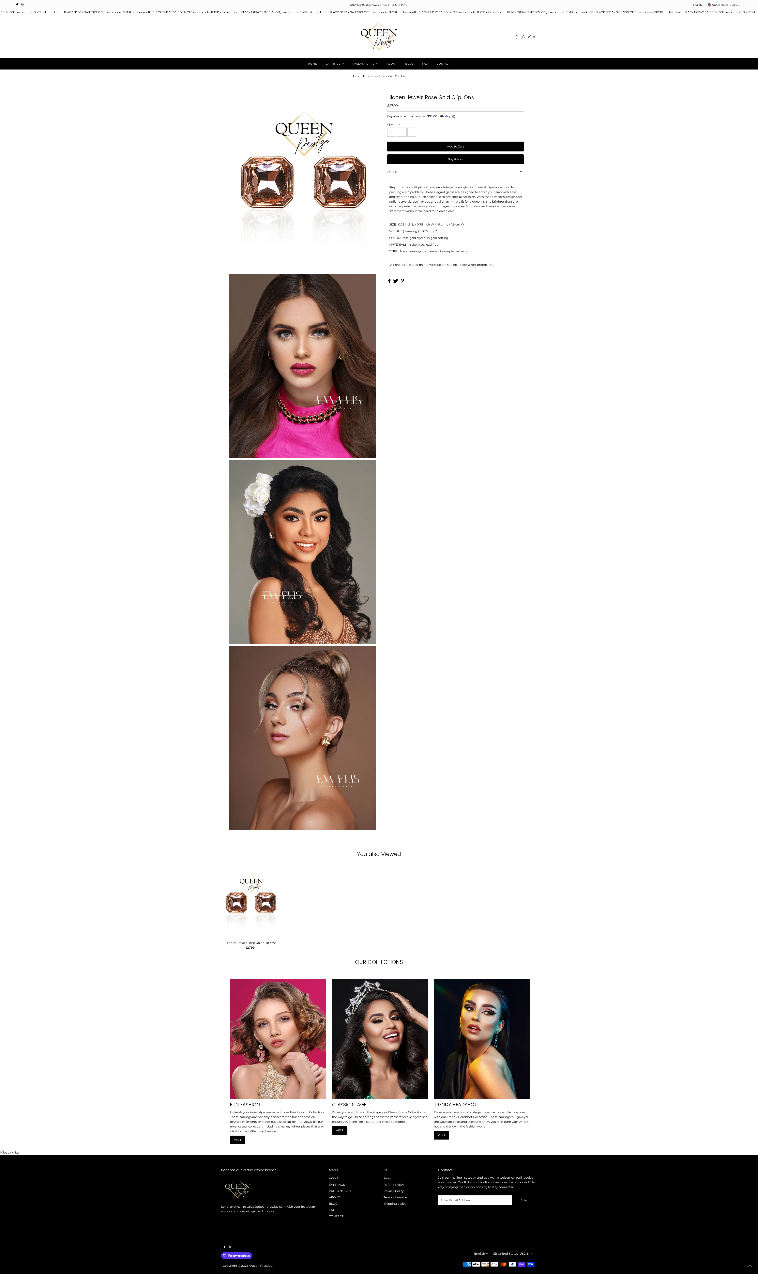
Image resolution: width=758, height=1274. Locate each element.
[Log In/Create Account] (523, 37)
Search (389, 1178)
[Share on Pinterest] (402, 282)
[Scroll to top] (750, 1266)
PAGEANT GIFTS (363, 63)
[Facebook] (17, 5)
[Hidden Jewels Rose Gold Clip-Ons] (250, 902)
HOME (312, 63)
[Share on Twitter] (396, 282)
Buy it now (455, 159)
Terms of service (395, 1197)
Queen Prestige (260, 1265)
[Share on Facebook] (389, 282)
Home (356, 76)
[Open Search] (517, 37)
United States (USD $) (725, 4)
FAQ (425, 63)
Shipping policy (395, 1203)
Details (392, 172)
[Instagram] (22, 5)
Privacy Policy (394, 1191)
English (697, 4)
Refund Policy (394, 1185)
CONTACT (443, 63)
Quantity (393, 124)
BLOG (409, 63)
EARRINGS (333, 63)
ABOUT (392, 63)
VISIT (237, 1140)
